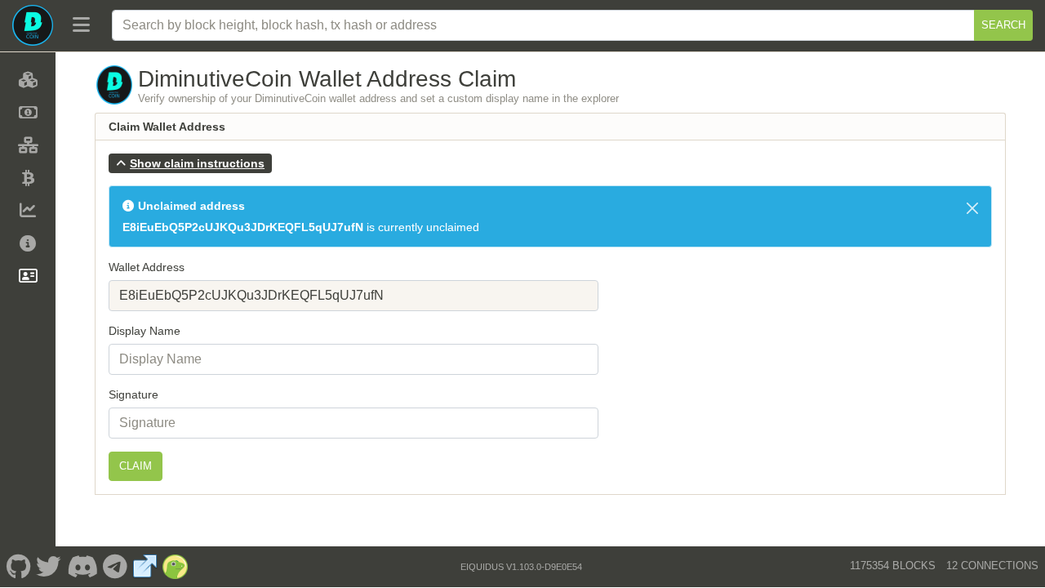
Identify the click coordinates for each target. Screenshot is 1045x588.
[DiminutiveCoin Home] (32, 25)
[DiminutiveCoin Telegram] (115, 567)
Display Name (144, 330)
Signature (133, 394)
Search (1003, 25)
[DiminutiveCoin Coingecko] (175, 567)
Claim (135, 466)
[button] (190, 163)
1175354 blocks (893, 565)
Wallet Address (147, 267)
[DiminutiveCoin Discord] (82, 567)
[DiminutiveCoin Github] (18, 567)
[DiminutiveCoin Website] (145, 567)
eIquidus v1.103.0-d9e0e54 (521, 567)
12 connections (992, 565)
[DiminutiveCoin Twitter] (49, 567)
